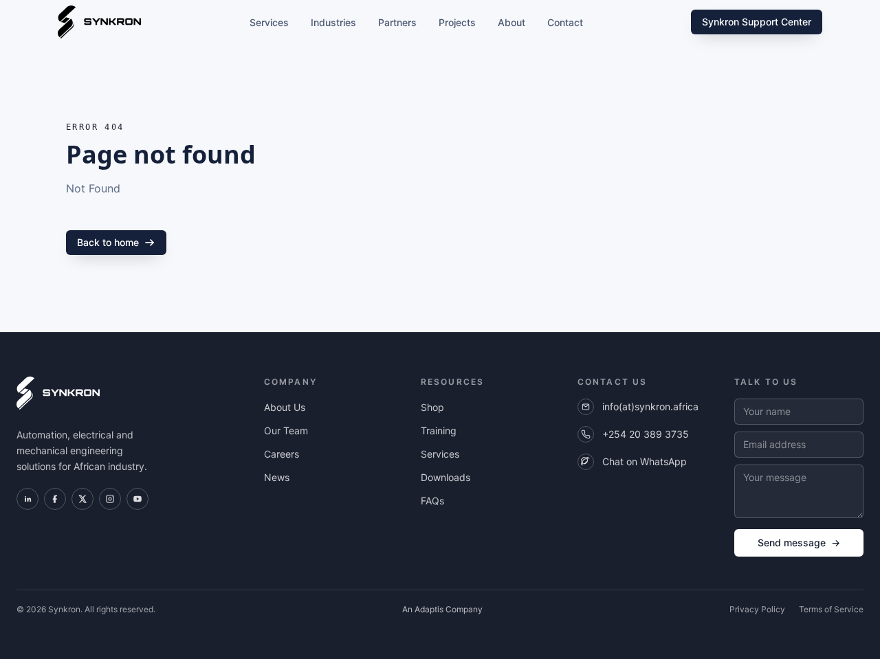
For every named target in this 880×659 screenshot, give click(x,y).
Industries (333, 22)
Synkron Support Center (756, 21)
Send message (799, 542)
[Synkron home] (99, 21)
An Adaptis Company (442, 609)
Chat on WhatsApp (644, 461)
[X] (83, 499)
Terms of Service (831, 609)
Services (269, 22)
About (511, 22)
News (276, 477)
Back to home (108, 242)
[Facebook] (55, 499)
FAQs (432, 500)
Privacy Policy (757, 609)
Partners (397, 22)
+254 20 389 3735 (645, 434)
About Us (284, 407)
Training (438, 430)
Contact (565, 22)
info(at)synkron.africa (650, 406)
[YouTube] (137, 499)
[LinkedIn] (27, 499)
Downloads (445, 477)
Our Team (286, 430)
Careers (281, 454)
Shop (432, 407)
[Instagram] (110, 499)
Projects (457, 22)
